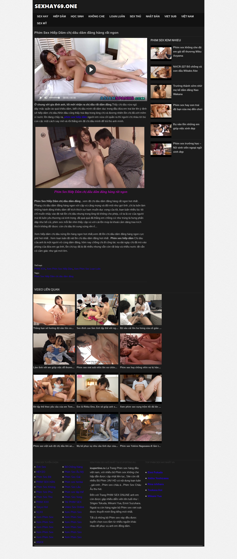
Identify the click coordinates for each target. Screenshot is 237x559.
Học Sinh (77, 16)
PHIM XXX (39, 268)
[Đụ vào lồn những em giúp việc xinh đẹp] (161, 130)
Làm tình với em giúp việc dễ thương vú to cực (58, 367)
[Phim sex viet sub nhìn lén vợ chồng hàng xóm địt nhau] (97, 349)
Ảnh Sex (41, 466)
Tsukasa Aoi (155, 490)
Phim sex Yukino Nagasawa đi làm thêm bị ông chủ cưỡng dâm (154, 446)
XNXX (39, 542)
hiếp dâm (75, 116)
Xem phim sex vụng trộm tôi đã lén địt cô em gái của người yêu (154, 406)
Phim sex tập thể (74, 491)
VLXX (39, 512)
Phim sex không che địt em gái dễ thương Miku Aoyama (187, 51)
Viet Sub (170, 16)
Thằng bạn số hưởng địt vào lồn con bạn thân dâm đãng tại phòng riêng (72, 328)
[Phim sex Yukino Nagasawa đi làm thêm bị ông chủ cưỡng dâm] (141, 427)
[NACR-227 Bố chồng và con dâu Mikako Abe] (161, 72)
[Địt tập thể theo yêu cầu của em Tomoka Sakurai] (54, 388)
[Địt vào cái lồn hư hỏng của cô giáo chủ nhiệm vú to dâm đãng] (141, 310)
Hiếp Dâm (59, 16)
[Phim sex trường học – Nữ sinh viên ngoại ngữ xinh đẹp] (161, 149)
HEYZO (40, 471)
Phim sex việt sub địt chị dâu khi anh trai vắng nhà (60, 446)
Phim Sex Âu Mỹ (74, 471)
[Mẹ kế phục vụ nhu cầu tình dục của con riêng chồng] (97, 427)
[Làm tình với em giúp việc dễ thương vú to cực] (54, 349)
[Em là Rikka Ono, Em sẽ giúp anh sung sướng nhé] (97, 388)
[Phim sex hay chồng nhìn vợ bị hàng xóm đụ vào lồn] (141, 349)
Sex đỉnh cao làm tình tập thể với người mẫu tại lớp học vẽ (109, 328)
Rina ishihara (156, 484)
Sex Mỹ (42, 23)
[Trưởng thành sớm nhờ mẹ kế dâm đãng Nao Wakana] (161, 91)
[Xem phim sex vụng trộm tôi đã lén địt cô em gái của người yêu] (141, 388)
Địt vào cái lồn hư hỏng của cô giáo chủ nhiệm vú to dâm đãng (154, 328)
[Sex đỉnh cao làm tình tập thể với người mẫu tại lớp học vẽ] (97, 310)
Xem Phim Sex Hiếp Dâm (60, 268)
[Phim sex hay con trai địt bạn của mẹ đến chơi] (161, 111)
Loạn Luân (117, 16)
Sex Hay (42, 16)
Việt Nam (187, 16)
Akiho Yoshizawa (158, 478)
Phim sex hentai (74, 481)
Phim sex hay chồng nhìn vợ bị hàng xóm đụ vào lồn (148, 367)
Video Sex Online (74, 507)
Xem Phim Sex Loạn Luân (87, 268)
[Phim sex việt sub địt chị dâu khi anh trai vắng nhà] (54, 427)
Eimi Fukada (155, 472)
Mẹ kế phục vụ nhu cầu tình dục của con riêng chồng (105, 446)
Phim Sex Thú (44, 496)
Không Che (96, 16)
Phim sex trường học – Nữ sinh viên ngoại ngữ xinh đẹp (187, 147)
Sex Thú (135, 16)
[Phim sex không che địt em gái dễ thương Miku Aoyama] (161, 53)
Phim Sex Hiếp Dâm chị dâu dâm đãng (53, 276)
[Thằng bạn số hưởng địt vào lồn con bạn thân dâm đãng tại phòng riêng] (54, 310)
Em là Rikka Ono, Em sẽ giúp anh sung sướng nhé (104, 406)
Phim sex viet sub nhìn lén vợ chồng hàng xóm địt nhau (107, 367)
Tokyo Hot (42, 507)
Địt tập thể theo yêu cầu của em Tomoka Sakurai (59, 406)
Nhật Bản (153, 16)
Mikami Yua (155, 496)
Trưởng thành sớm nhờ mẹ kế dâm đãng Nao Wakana (187, 90)
